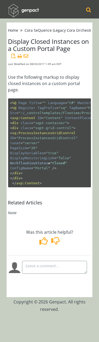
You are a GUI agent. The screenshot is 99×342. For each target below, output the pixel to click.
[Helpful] (44, 242)
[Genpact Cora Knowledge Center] (23, 7)
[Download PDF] (14, 56)
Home (13, 30)
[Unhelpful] (55, 242)
